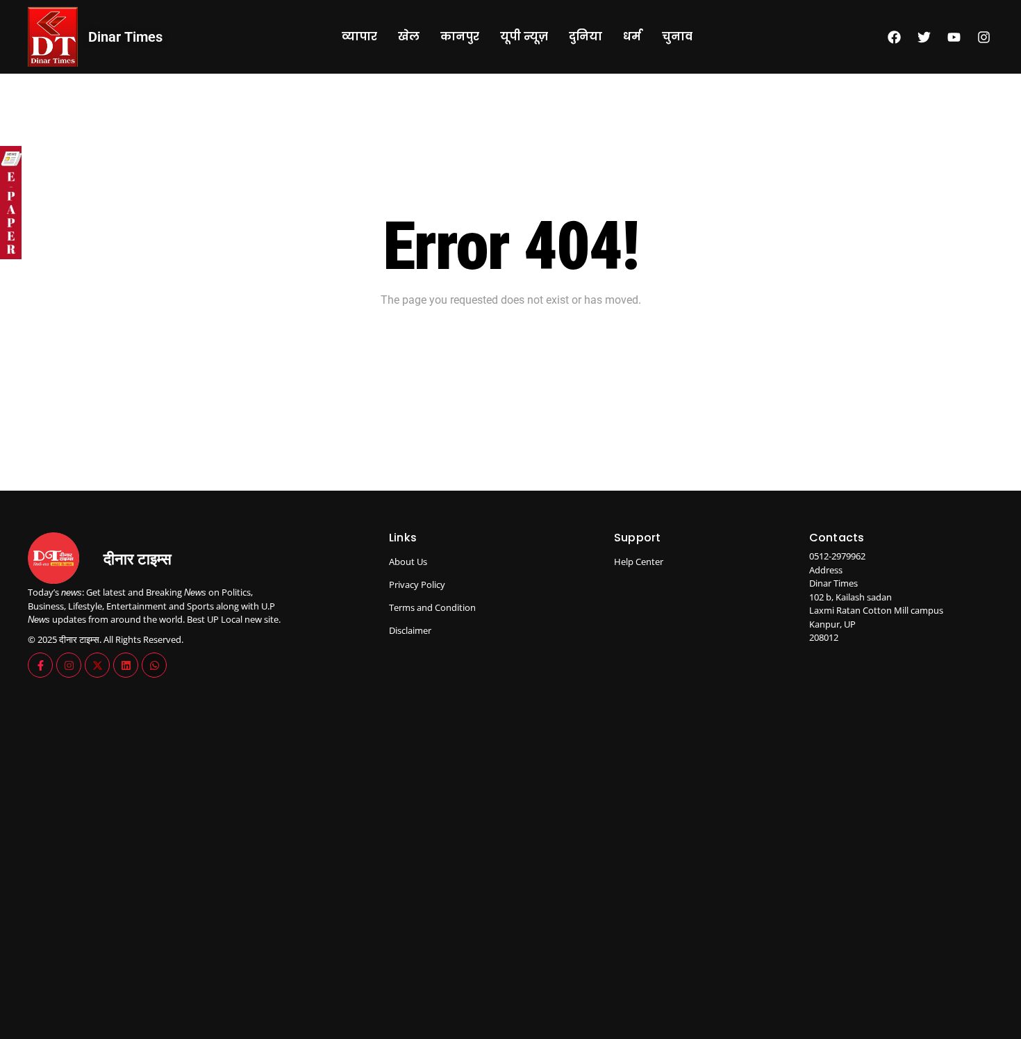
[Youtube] (953, 37)
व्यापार (359, 36)
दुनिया (585, 36)
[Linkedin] (125, 665)
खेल (409, 36)
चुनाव (677, 36)
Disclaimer (410, 630)
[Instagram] (983, 37)
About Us (408, 561)
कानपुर (459, 36)
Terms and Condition (432, 607)
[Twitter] (924, 37)
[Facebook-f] (40, 665)
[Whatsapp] (154, 665)
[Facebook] (894, 37)
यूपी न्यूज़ (524, 36)
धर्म (632, 36)
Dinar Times (125, 36)
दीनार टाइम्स (137, 559)
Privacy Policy (417, 584)
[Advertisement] (704, 788)
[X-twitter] (97, 665)
